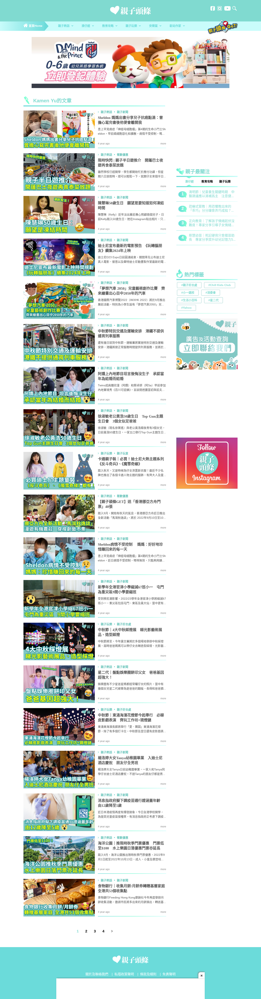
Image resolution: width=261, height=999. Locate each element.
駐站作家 (176, 26)
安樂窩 (153, 26)
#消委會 (211, 292)
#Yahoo (186, 308)
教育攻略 (108, 26)
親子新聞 (122, 112)
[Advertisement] (207, 129)
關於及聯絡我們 (96, 974)
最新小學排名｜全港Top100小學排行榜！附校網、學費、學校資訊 (212, 223)
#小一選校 (187, 292)
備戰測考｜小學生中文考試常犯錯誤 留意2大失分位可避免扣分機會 (211, 209)
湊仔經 (86, 26)
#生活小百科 (189, 300)
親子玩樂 (132, 26)
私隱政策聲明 (124, 974)
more (163, 143)
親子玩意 (122, 453)
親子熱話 (64, 26)
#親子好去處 (189, 285)
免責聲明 (169, 974)
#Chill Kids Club (219, 285)
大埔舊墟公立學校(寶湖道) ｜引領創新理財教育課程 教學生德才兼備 (211, 238)
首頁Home (35, 26)
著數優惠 (122, 154)
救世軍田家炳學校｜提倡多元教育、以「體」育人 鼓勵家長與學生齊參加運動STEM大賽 (211, 194)
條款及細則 (148, 974)
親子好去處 (124, 624)
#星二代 (213, 300)
